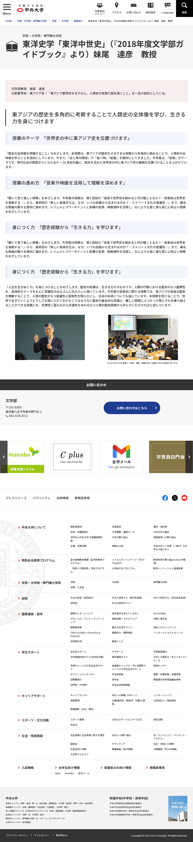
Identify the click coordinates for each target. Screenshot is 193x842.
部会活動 (157, 719)
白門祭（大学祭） (79, 684)
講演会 (73, 743)
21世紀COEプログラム (123, 568)
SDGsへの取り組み (121, 735)
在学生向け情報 (69, 768)
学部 (72, 582)
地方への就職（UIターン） (125, 695)
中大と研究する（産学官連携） (128, 597)
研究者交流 (76, 641)
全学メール (84, 773)
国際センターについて (81, 613)
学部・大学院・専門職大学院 (41, 582)
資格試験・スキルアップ (124, 618)
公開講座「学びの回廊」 (165, 749)
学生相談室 (117, 674)
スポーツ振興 (77, 719)
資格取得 (75, 700)
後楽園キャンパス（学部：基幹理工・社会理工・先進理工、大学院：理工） (38, 807)
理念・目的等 (160, 526)
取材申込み (61, 835)
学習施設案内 (160, 651)
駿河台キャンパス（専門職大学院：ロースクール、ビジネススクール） (36, 818)
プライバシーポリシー (17, 835)
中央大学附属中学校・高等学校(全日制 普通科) (129, 810)
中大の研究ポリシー (122, 602)
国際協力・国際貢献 (122, 632)
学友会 (73, 724)
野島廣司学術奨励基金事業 (167, 679)
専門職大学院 (160, 582)
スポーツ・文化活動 (35, 720)
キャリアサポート (34, 695)
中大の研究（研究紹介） (82, 597)
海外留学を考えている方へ (125, 613)
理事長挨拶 (76, 526)
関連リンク (117, 641)
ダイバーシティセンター (82, 674)
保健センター (160, 665)
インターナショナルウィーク (168, 632)
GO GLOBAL (159, 613)
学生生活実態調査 (121, 684)
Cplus (58, 773)
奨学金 (115, 679)
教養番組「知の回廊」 (123, 749)
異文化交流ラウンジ (122, 627)
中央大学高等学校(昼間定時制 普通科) (126, 803)
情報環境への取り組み (164, 537)
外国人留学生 (160, 618)
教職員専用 (157, 768)
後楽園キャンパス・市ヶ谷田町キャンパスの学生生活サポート (129, 667)
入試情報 (28, 768)
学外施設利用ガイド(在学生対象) (87, 656)
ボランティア (118, 743)
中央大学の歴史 (161, 531)
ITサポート (117, 651)
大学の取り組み (120, 537)
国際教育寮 (76, 627)
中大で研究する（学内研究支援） (170, 597)
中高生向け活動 (78, 749)
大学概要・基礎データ (123, 531)
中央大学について (34, 527)
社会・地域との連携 (163, 743)
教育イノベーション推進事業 (168, 568)
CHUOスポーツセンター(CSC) (127, 719)
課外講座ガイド (120, 656)
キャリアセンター (79, 695)
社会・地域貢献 (32, 735)
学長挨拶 (116, 526)
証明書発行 (76, 679)
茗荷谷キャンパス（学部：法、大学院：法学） (25, 814)
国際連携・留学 (32, 614)
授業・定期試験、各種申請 (167, 674)
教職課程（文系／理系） (82, 709)
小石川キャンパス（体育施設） (19, 822)
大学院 (115, 582)
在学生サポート (78, 651)
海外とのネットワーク (164, 627)
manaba (69, 773)
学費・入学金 (77, 587)
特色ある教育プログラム (38, 560)
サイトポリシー (42, 835)
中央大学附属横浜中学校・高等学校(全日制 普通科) (131, 814)
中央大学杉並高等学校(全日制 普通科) (126, 807)
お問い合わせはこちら (132, 408)
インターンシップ (162, 695)
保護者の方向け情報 (117, 768)
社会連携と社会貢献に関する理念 (87, 735)
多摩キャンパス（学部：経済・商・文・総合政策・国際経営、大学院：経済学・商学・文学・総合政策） (50, 803)
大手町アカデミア (79, 754)
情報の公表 (117, 545)
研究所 (73, 602)
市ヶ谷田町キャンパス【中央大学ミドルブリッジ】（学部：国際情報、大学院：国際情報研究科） (47, 810)
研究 (25, 598)
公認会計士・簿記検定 (164, 700)
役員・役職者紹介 (79, 531)
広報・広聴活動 (78, 545)
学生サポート (31, 652)
